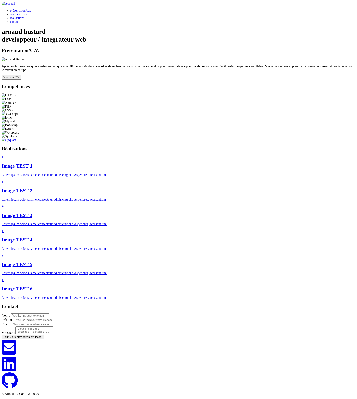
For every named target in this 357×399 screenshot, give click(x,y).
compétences (18, 14)
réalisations (17, 18)
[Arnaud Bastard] (8, 3)
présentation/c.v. (20, 10)
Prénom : (7, 319)
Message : (8, 332)
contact (14, 21)
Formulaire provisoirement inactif (22, 336)
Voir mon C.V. (11, 77)
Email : (6, 324)
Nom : (6, 315)
